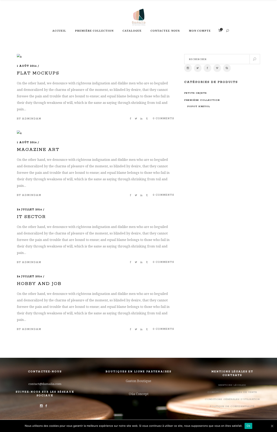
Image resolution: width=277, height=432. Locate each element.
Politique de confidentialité (232, 406)
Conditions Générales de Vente (232, 392)
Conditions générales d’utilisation (232, 399)
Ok (248, 425)
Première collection (202, 100)
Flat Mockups (38, 73)
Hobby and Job (39, 284)
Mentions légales (232, 385)
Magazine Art (38, 150)
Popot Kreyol (198, 106)
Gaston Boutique (138, 381)
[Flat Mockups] (19, 56)
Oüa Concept (138, 394)
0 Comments (163, 118)
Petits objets (195, 93)
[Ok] (272, 426)
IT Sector (31, 217)
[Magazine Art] (19, 133)
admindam (31, 118)
